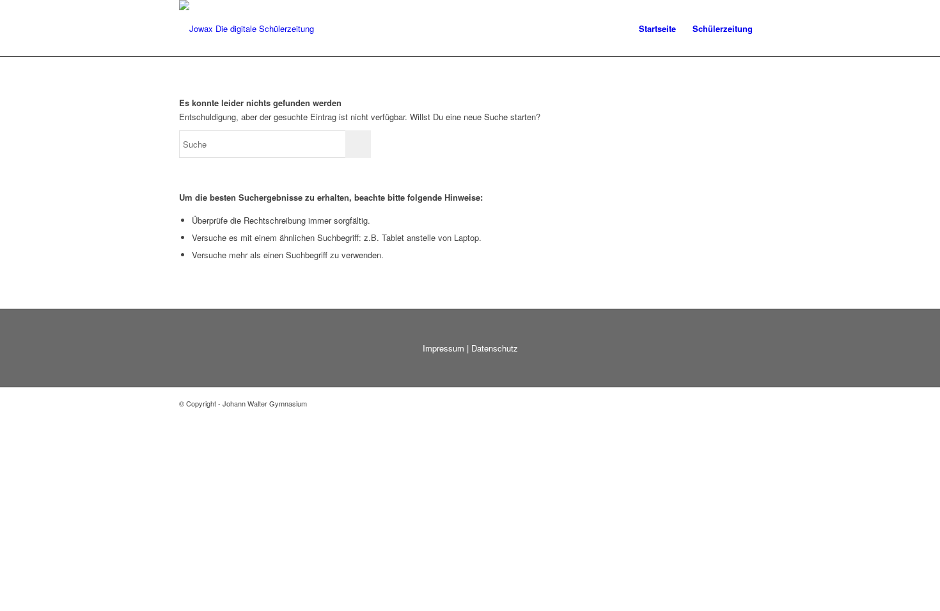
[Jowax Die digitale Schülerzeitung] (246, 29)
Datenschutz (494, 348)
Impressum (443, 348)
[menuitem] (657, 29)
